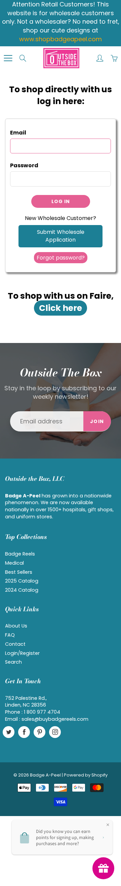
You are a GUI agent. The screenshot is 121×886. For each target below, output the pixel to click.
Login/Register (22, 653)
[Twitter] (8, 732)
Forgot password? (61, 258)
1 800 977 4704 (42, 712)
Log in (60, 201)
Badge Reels (20, 553)
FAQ (10, 635)
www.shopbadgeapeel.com (60, 39)
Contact (15, 644)
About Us (16, 625)
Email (18, 133)
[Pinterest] (39, 732)
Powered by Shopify (86, 775)
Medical (14, 563)
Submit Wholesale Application (60, 236)
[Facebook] (24, 732)
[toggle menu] (8, 58)
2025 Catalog (21, 580)
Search (13, 662)
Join (97, 421)
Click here (60, 308)
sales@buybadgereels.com (55, 719)
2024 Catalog (21, 590)
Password (24, 165)
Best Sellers (18, 572)
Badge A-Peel (45, 775)
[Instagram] (55, 732)
